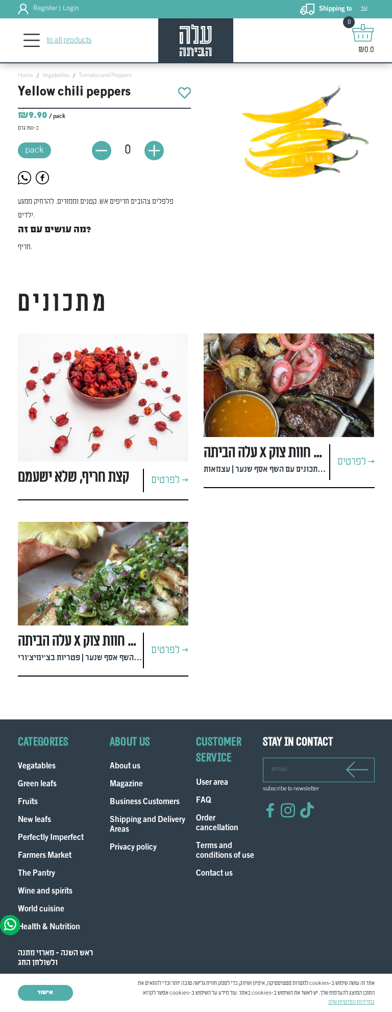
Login (71, 9)
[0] (363, 32)
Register (45, 9)
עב (364, 9)
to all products (69, 40)
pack (34, 150)
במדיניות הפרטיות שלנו (351, 1002)
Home (25, 75)
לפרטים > (169, 480)
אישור (45, 992)
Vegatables (55, 75)
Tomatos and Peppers (105, 75)
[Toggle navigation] (32, 41)
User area (212, 783)
